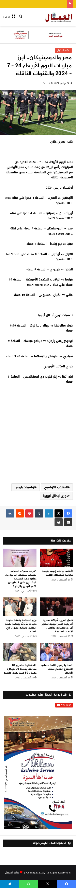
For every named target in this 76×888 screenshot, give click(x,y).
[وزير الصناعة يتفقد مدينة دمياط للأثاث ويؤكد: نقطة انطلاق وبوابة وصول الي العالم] (19, 606)
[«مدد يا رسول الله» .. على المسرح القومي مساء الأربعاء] (56, 652)
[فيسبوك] (68, 513)
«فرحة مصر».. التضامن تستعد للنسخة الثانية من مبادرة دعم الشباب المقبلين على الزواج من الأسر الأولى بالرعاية (20, 579)
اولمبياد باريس (25, 487)
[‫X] (59, 513)
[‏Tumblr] (39, 513)
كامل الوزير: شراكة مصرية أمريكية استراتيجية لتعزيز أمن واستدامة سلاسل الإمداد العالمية (57, 626)
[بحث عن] (20, 18)
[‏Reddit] (20, 513)
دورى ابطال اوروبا (55, 496)
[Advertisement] (38, 438)
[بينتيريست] (29, 513)
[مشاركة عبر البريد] (68, 522)
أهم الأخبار (63, 50)
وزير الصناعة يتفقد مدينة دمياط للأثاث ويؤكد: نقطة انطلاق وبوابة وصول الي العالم (20, 626)
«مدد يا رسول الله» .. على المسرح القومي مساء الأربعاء (57, 669)
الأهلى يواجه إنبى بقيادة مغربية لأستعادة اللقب (57, 573)
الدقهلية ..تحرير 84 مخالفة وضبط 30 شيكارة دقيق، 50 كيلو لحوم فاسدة (20, 669)
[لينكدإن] (49, 513)
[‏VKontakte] (10, 513)
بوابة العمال (12, 872)
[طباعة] (59, 522)
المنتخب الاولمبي (56, 487)
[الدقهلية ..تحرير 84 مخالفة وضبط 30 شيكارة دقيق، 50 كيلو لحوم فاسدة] (19, 652)
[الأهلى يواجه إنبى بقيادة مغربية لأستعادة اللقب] (56, 558)
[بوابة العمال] (59, 17)
